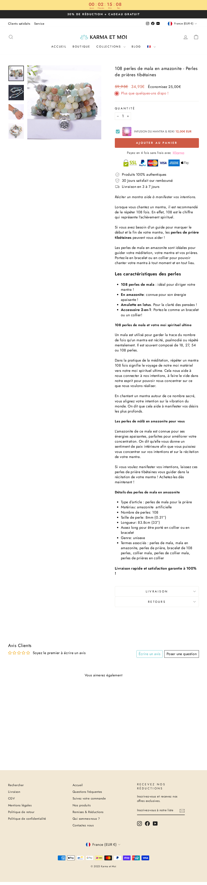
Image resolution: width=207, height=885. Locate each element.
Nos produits (82, 805)
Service (39, 23)
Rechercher (16, 785)
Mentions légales (20, 805)
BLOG (136, 46)
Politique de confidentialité (27, 818)
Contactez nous (83, 825)
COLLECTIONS (109, 46)
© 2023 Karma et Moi (103, 866)
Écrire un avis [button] (150, 654)
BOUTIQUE (81, 46)
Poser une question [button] (182, 654)
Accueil (59, 46)
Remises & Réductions (88, 812)
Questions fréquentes (87, 792)
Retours (157, 602)
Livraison (157, 591)
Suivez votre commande (89, 798)
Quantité (125, 108)
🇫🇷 (150, 46)
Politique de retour (21, 812)
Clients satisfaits (19, 23)
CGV (11, 798)
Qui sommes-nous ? (86, 818)
